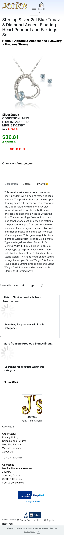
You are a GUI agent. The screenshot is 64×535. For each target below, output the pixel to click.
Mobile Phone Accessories (17, 468)
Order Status (9, 433)
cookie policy (29, 532)
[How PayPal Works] (32, 495)
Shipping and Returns (14, 440)
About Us (7, 451)
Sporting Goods (11, 475)
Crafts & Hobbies (12, 479)
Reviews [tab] (41, 183)
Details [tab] (27, 183)
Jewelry (6, 471)
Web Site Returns (11, 444)
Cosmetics (8, 464)
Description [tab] (11, 183)
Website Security (11, 448)
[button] (41, 8)
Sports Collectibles (13, 482)
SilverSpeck (10, 114)
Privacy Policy (10, 437)
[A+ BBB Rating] (32, 514)
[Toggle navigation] (34, 8)
